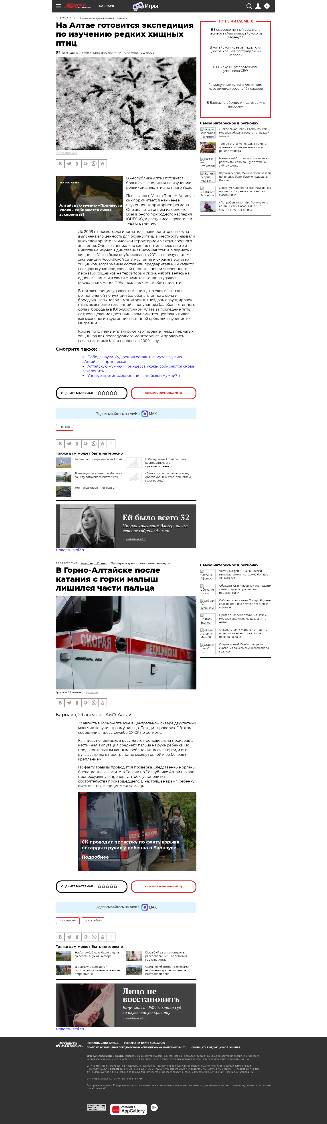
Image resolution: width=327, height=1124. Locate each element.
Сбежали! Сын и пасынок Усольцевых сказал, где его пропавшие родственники (245, 589)
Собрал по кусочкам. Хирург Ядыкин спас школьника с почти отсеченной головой (245, 604)
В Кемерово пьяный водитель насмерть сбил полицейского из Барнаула (235, 33)
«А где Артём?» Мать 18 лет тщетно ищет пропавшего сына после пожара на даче (243, 633)
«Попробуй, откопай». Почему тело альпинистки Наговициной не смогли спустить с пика (243, 206)
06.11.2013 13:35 (65, 18)
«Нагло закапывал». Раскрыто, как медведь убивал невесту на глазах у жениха (244, 132)
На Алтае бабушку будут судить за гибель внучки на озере (97, 954)
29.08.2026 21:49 (66, 563)
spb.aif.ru (92, 692)
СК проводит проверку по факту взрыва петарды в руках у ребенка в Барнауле (130, 844)
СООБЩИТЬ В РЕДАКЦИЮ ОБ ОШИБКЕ (216, 1047)
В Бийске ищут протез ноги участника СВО (235, 69)
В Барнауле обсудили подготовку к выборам (236, 104)
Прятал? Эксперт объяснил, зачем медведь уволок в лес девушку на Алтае (242, 618)
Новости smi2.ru (70, 550)
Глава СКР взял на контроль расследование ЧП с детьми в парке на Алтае (166, 956)
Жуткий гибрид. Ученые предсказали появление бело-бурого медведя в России (245, 176)
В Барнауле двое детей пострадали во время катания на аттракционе (98, 970)
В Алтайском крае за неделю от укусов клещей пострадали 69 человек (236, 51)
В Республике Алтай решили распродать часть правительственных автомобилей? (156, 464)
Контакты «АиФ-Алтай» (103, 1043)
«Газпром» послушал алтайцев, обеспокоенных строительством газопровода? (168, 477)
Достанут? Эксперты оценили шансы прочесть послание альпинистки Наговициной (245, 191)
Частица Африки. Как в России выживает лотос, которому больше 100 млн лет (243, 574)
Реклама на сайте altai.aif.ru (144, 1043)
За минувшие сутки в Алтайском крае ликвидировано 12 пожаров (235, 87)
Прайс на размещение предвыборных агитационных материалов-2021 (136, 1047)
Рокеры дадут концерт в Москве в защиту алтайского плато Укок (98, 475)
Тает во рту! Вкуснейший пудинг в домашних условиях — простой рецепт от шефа (242, 147)
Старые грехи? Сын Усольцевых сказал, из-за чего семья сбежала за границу (244, 648)
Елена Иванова (66, 153)
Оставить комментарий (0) (163, 393)
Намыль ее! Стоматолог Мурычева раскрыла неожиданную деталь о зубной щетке (243, 162)
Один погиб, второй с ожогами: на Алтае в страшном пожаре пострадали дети (167, 970)
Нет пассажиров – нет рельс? (95, 487)
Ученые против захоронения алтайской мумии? (132, 376)
